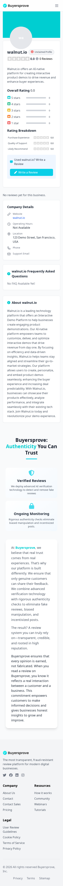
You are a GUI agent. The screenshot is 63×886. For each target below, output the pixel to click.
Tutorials (40, 810)
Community (42, 799)
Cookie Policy (11, 837)
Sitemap (44, 878)
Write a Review (28, 172)
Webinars (40, 804)
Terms (31, 878)
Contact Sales (12, 804)
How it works (43, 793)
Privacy (18, 878)
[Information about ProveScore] (37, 59)
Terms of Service (14, 843)
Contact (8, 799)
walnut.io (19, 218)
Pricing (7, 810)
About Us (9, 793)
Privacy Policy (12, 848)
